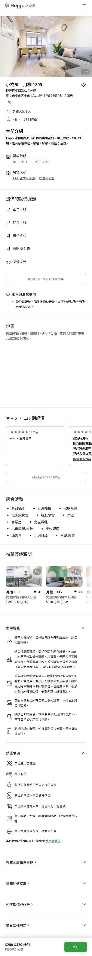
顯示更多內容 (82, 459)
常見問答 (46, 920)
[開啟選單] (84, 6)
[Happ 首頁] (20, 5)
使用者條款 (53, 826)
